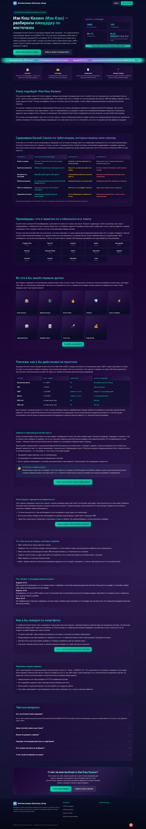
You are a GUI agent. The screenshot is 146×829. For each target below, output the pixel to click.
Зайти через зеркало (61, 789)
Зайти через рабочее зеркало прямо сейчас (73, 482)
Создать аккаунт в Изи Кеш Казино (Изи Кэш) (73, 524)
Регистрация (127, 3)
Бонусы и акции (67, 813)
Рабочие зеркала (68, 809)
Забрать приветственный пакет (57, 52)
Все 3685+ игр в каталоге (73, 344)
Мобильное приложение (70, 816)
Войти (116, 3)
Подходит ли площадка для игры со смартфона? (35, 741)
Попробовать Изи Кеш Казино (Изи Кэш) (108, 46)
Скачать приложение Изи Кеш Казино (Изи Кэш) (73, 649)
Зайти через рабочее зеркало (27, 52)
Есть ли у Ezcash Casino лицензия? (29, 714)
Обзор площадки (68, 806)
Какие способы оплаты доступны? (29, 728)
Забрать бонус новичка (84, 789)
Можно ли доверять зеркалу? (27, 735)
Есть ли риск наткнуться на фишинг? (30, 748)
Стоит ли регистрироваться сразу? (30, 755)
